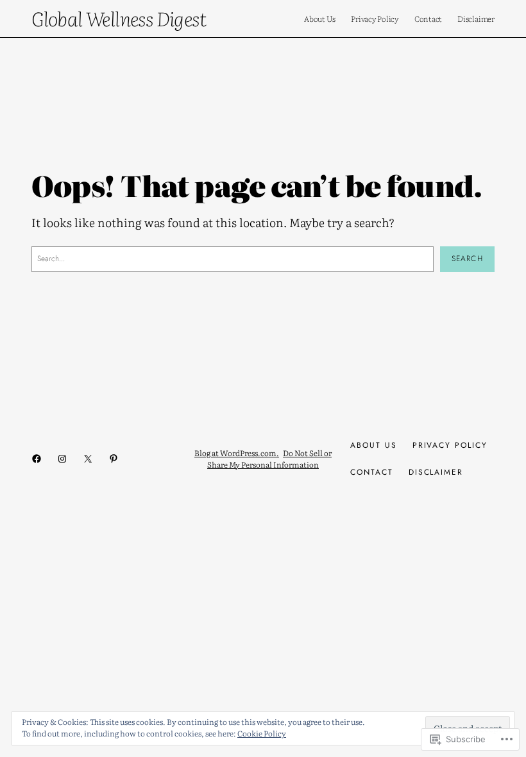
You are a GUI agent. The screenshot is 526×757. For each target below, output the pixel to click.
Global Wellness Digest (118, 18)
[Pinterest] (113, 459)
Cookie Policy (261, 733)
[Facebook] (36, 459)
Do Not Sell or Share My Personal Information (269, 458)
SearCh (467, 258)
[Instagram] (62, 459)
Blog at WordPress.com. (236, 453)
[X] (88, 459)
